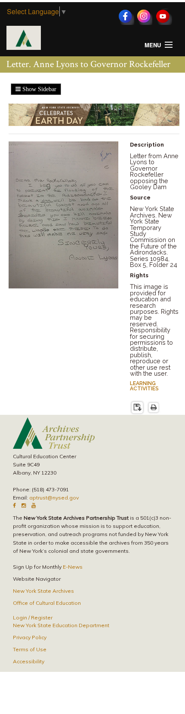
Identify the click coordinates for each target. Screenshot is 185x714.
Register (41, 617)
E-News (73, 567)
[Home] (23, 37)
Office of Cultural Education (47, 603)
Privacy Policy (29, 637)
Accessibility (28, 661)
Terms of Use (29, 649)
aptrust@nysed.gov (54, 497)
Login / (22, 617)
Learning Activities (144, 386)
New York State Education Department (61, 625)
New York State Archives (43, 591)
